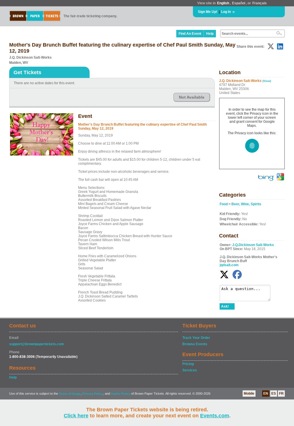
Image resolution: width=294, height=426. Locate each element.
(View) (266, 80)
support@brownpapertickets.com (36, 344)
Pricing (188, 364)
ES (273, 394)
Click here (76, 416)
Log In (226, 12)
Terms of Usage (70, 393)
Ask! (225, 306)
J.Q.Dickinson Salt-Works (253, 245)
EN (265, 394)
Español (238, 3)
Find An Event (190, 34)
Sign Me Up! (207, 12)
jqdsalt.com (229, 265)
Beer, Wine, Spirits (246, 204)
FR (281, 394)
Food (224, 204)
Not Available (191, 97)
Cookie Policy (120, 393)
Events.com (214, 416)
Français (259, 3)
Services (189, 370)
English (223, 3)
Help (210, 34)
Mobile (249, 394)
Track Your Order (196, 338)
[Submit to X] (271, 46)
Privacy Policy (92, 393)
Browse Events (194, 344)
